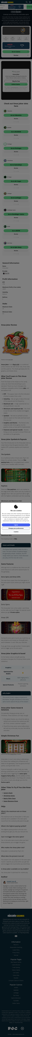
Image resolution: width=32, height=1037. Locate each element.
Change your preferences (16, 528)
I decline (16, 531)
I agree (16, 525)
